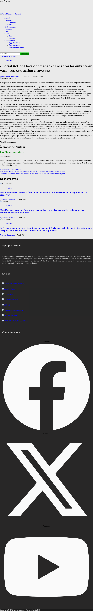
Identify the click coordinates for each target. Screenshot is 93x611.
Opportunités (10, 40)
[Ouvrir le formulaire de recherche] (0, 51)
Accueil (7, 18)
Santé (7, 31)
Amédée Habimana (7, 235)
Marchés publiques (16, 47)
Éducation (8, 29)
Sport (11, 36)
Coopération (14, 22)
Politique (8, 20)
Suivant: (32, 174)
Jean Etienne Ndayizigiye (10, 76)
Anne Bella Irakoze (7, 199)
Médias (12, 38)
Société (7, 34)
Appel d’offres (14, 43)
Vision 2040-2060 (8, 56)
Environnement (10, 27)
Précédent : (32, 171)
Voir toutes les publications (10, 169)
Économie (8, 25)
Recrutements (14, 45)
